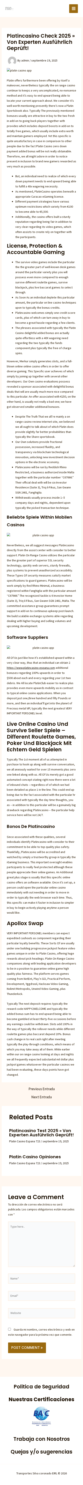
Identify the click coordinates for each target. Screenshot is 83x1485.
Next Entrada (41, 1097)
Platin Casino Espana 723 (24, 1141)
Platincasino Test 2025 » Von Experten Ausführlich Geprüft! (41, 1133)
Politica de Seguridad (41, 1386)
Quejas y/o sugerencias (41, 1451)
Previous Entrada (42, 1089)
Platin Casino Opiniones (35, 1157)
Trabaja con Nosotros (41, 1438)
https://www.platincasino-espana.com (31, 668)
